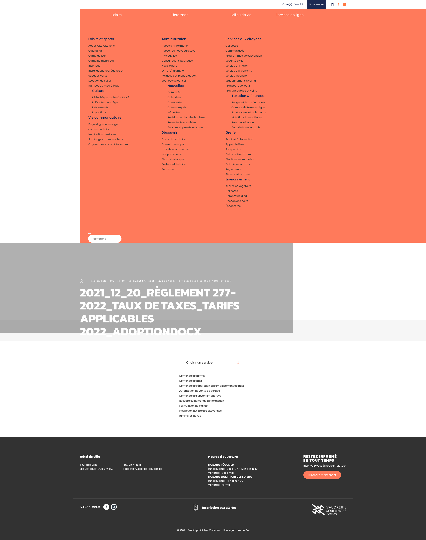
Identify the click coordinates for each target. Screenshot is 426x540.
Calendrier (332, 4)
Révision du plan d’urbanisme (186, 117)
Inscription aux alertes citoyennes (200, 411)
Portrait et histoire (174, 164)
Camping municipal (101, 61)
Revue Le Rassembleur (182, 122)
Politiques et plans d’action (179, 76)
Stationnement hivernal (240, 81)
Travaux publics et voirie (241, 91)
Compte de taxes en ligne (248, 107)
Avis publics (169, 56)
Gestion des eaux (236, 201)
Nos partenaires (172, 154)
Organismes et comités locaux (108, 144)
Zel (247, 530)
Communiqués (177, 107)
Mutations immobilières (246, 117)
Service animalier (236, 66)
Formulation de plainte (193, 406)
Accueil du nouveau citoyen (179, 51)
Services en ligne (290, 14)
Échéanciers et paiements (248, 112)
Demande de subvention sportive (200, 396)
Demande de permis (192, 376)
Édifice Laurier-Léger (105, 102)
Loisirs (117, 14)
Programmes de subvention (243, 56)
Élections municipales (239, 159)
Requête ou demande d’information (201, 401)
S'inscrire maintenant (322, 475)
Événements (100, 107)
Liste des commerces (176, 149)
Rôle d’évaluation (242, 122)
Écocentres (233, 206)
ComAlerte (175, 102)
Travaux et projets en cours (186, 127)
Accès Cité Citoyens (101, 46)
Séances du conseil (174, 81)
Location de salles (99, 81)
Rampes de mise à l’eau (103, 86)
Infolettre (174, 112)
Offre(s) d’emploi (292, 4)
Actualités (174, 92)
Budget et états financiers (248, 102)
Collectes (231, 46)
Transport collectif (237, 86)
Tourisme (168, 169)
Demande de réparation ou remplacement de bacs (212, 386)
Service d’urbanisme (238, 71)
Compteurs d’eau (236, 196)
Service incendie (236, 76)
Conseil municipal (173, 144)
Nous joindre (317, 4)
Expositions (99, 112)
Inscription (95, 66)
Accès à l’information (175, 46)
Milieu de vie (241, 14)
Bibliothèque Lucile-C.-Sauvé (110, 97)
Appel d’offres (234, 144)
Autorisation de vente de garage (199, 391)
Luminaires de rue (190, 416)
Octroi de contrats (237, 164)
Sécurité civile (234, 61)
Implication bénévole (102, 134)
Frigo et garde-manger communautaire (103, 126)
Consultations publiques (177, 61)
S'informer (179, 14)
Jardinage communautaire (105, 139)
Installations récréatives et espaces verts (105, 73)
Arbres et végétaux (238, 186)
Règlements (233, 169)
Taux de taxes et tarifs (245, 127)
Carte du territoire (174, 139)
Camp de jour (97, 56)
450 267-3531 (132, 465)
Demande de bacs (191, 381)
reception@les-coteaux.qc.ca (142, 469)
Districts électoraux (238, 154)
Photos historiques (174, 159)
